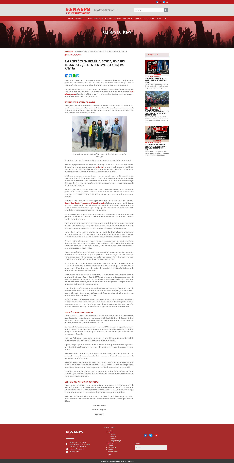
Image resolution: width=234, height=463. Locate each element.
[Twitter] (164, 2)
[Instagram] (160, 2)
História (113, 434)
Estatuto (113, 438)
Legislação (108, 18)
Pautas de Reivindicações (95, 18)
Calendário (117, 18)
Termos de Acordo (148, 18)
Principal (71, 18)
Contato (158, 18)
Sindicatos (138, 18)
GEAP (164, 18)
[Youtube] (167, 2)
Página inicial (69, 51)
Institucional (80, 18)
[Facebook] (157, 2)
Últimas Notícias (128, 18)
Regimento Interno (116, 440)
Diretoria (113, 436)
